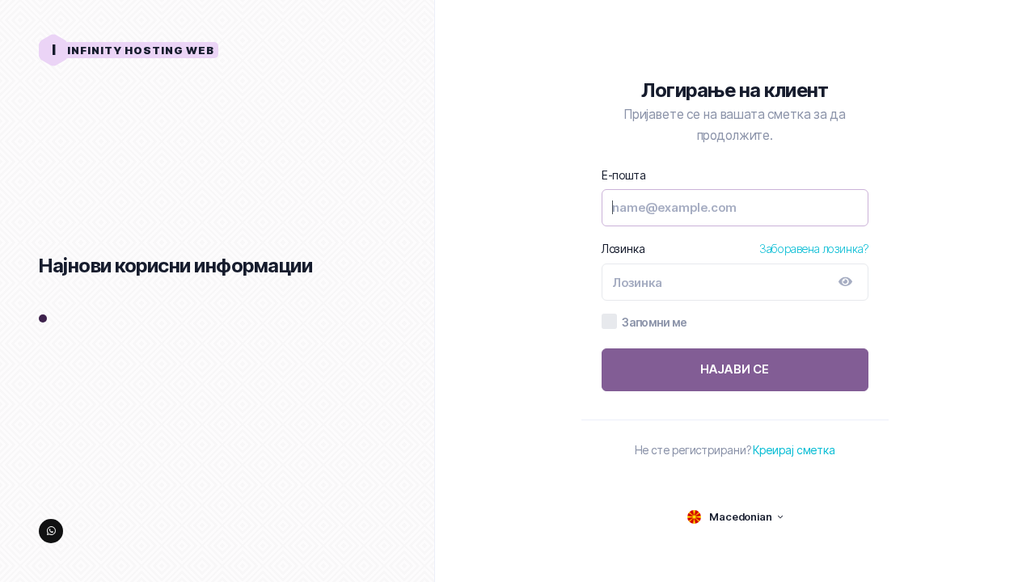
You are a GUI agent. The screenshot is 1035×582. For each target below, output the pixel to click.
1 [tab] (43, 319)
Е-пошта (624, 175)
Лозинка (623, 248)
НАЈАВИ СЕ (735, 369)
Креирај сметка (794, 450)
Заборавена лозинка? (813, 248)
